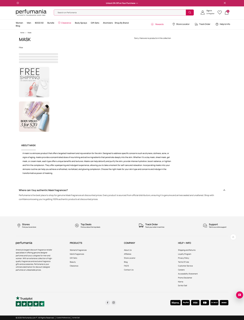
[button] (207, 12)
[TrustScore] (30, 302)
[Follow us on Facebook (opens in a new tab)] (107, 302)
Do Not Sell (76, 318)
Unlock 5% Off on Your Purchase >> (122, 3)
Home (22, 33)
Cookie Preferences (63, 318)
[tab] (28, 147)
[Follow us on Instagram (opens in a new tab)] (113, 302)
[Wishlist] (220, 12)
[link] (233, 237)
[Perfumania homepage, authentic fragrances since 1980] (31, 12)
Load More (152, 44)
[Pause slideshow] (18, 3)
